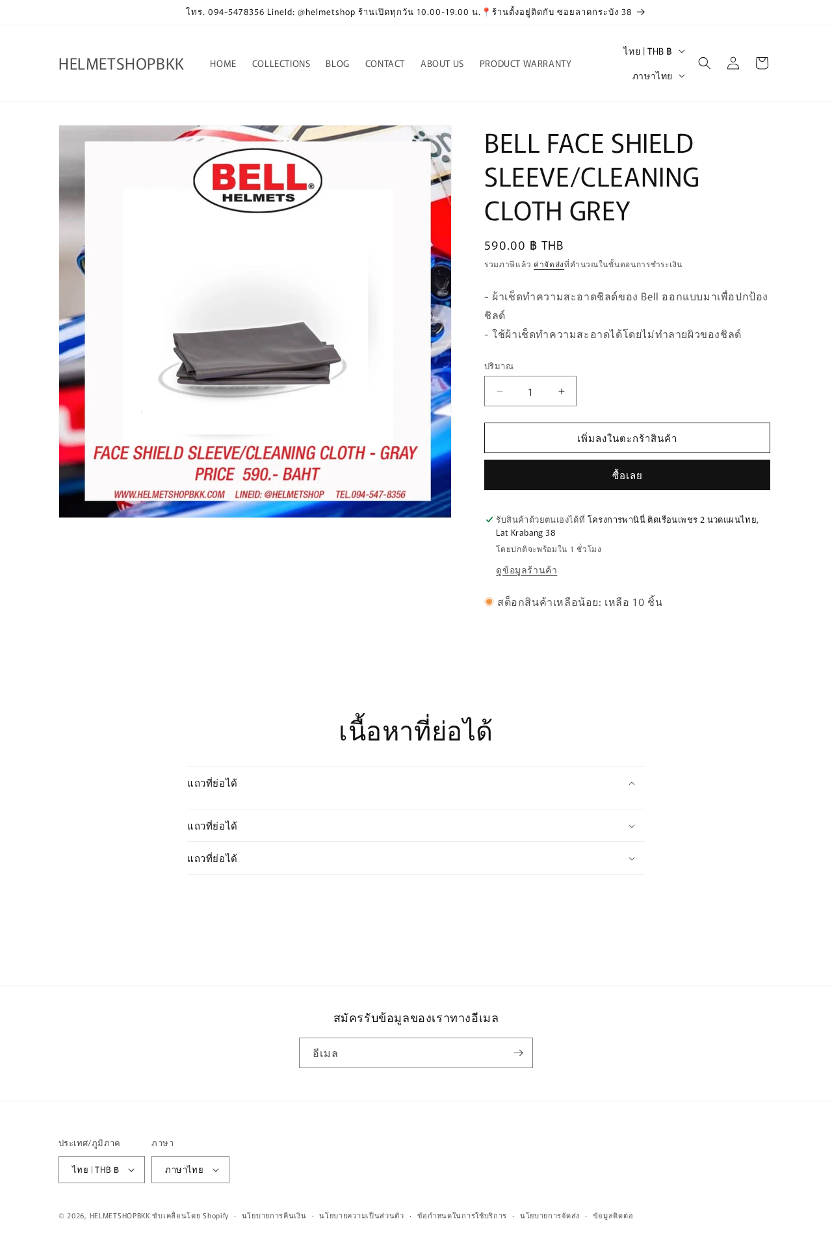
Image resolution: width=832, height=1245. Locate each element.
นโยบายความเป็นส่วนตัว (361, 1215)
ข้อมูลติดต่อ (613, 1215)
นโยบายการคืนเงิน (274, 1215)
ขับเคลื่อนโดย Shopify (190, 1215)
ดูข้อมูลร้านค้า (526, 569)
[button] (704, 63)
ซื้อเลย (627, 475)
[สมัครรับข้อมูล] (518, 1053)
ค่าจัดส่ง (549, 263)
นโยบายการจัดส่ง (550, 1215)
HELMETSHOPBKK (120, 1215)
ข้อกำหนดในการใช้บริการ (462, 1215)
